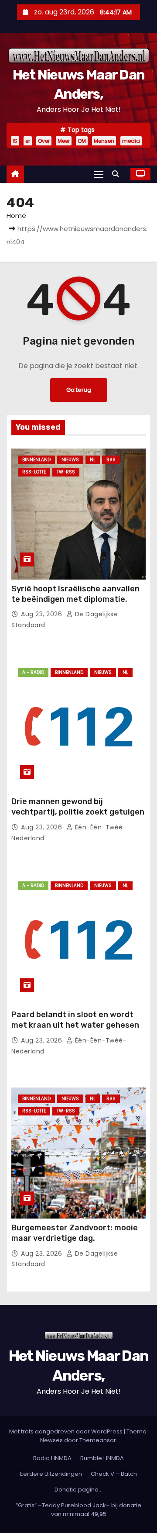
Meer (64, 141)
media (131, 141)
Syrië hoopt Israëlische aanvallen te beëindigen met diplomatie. (75, 594)
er (27, 141)
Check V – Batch (114, 1474)
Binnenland (36, 459)
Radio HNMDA (52, 1458)
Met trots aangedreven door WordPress (66, 1431)
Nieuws (70, 459)
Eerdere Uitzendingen (51, 1474)
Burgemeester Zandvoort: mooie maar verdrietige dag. (74, 1233)
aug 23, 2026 (42, 614)
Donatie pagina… (78, 1489)
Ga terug (78, 390)
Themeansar (97, 1440)
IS (15, 141)
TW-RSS (66, 472)
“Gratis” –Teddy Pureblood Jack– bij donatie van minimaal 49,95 (78, 1509)
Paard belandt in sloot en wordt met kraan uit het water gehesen (75, 1020)
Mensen (104, 141)
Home (16, 215)
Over (44, 141)
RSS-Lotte (34, 472)
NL (93, 459)
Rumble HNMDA (102, 1458)
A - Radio (33, 672)
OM (82, 141)
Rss (111, 459)
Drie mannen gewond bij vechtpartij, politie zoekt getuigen (77, 807)
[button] (118, 174)
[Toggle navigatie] (98, 174)
